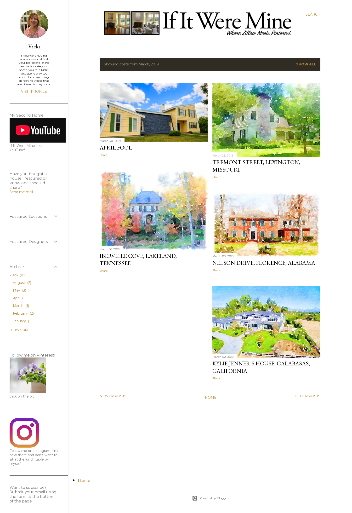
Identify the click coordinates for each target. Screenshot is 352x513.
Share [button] (104, 155)
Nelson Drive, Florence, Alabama (263, 262)
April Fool (116, 147)
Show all (306, 64)
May (19, 290)
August (21, 283)
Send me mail (21, 192)
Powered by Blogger (214, 498)
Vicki (34, 46)
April (19, 298)
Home (210, 397)
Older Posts (307, 396)
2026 (17, 275)
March (20, 306)
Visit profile (34, 91)
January (21, 321)
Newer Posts (113, 396)
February (23, 313)
